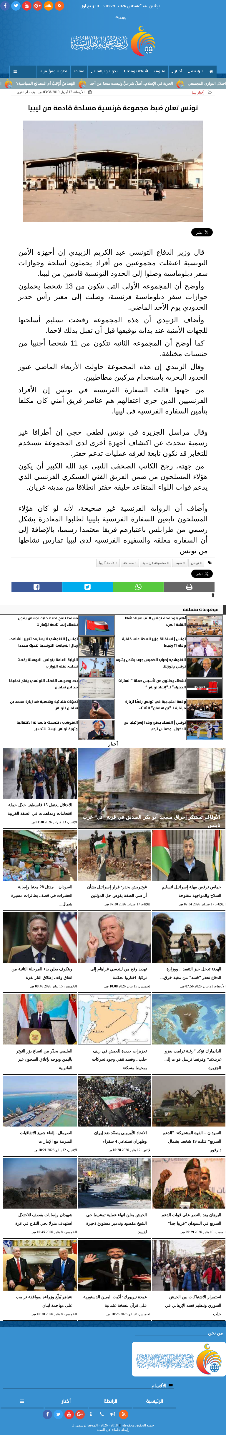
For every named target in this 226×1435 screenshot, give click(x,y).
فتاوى (159, 71)
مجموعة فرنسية (154, 563)
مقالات (79, 71)
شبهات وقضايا (136, 71)
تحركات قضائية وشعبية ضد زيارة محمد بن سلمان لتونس (44, 705)
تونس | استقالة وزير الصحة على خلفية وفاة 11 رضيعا (154, 642)
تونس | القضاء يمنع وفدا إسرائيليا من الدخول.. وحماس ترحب (155, 726)
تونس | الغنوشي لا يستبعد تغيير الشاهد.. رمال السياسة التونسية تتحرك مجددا (43, 642)
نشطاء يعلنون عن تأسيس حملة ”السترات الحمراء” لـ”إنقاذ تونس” (152, 684)
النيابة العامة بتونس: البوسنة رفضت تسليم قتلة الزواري (47, 663)
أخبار (178, 71)
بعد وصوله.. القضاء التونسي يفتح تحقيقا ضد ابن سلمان (43, 684)
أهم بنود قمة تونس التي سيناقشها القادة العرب (155, 621)
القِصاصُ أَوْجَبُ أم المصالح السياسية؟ (76, 83)
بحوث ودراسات (106, 71)
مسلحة (128, 563)
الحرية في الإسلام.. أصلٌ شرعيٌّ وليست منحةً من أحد (162, 83)
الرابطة (197, 71)
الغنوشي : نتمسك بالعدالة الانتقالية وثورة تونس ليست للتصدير (47, 726)
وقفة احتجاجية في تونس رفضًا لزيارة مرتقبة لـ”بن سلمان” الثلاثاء (155, 705)
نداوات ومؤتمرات (53, 71)
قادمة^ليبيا (106, 563)
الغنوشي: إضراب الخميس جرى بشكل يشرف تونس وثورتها (151, 663)
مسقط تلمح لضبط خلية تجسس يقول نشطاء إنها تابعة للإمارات (48, 621)
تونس (195, 563)
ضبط (178, 563)
